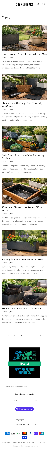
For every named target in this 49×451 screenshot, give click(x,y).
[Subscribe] (36, 400)
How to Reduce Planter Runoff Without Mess (24, 54)
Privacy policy (42, 442)
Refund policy (31, 442)
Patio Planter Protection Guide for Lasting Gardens (23, 157)
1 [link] (8, 335)
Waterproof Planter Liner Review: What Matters (22, 209)
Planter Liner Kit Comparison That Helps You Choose (22, 105)
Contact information (31, 446)
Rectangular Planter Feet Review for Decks (23, 259)
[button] (4, 4)
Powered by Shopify (19, 442)
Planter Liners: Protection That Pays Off (22, 308)
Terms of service (18, 446)
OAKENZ (9, 442)
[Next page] (40, 335)
